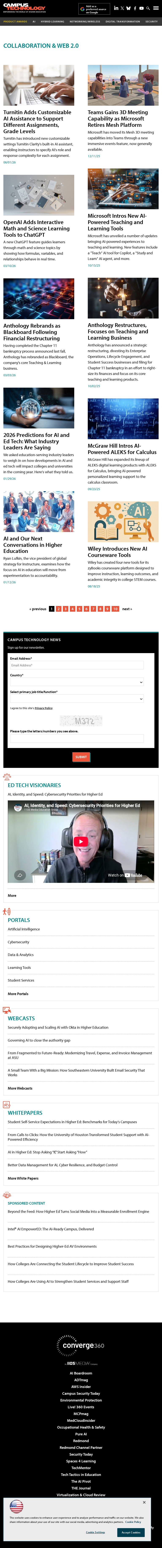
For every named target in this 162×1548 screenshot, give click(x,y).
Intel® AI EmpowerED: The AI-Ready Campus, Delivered (51, 1229)
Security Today (81, 1454)
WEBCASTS (21, 1018)
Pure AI (81, 1434)
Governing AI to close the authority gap (39, 1040)
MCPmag (81, 1413)
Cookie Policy (133, 1521)
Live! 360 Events (81, 1406)
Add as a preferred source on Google (96, 9)
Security (152, 21)
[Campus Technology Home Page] (24, 7)
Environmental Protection (81, 1400)
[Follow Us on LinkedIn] (116, 8)
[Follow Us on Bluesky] (128, 8)
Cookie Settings (95, 1532)
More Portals (18, 993)
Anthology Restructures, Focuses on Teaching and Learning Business (118, 331)
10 (115, 608)
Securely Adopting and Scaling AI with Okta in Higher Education (58, 1027)
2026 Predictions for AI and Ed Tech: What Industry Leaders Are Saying (36, 441)
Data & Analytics (21, 954)
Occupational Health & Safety (81, 1427)
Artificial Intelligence (24, 929)
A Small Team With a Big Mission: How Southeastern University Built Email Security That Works (76, 1072)
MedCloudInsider (81, 1420)
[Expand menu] (156, 9)
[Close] (144, 1502)
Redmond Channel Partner (81, 1447)
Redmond (81, 1440)
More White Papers (23, 1178)
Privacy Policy (44, 708)
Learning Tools (19, 967)
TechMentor (81, 1467)
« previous (38, 608)
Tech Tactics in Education (81, 1474)
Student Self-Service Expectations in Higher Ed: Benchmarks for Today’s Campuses (72, 1121)
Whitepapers (25, 1112)
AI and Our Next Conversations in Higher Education (32, 545)
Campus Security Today (81, 1393)
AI (34, 21)
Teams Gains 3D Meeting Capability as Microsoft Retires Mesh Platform (118, 118)
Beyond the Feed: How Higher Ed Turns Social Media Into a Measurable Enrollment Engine (78, 1211)
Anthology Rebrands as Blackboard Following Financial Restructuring (31, 332)
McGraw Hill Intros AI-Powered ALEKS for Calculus (122, 448)
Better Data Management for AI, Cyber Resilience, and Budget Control (62, 1164)
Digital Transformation (123, 21)
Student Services (21, 980)
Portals (19, 919)
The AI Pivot (81, 1481)
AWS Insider (81, 1386)
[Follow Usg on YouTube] (141, 8)
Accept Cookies (131, 1532)
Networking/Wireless (85, 21)
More (12, 895)
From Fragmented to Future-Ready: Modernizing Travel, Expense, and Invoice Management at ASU (80, 1055)
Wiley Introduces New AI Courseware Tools (117, 551)
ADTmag (81, 1379)
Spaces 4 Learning (81, 1461)
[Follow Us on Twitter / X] (122, 8)
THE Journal (81, 1488)
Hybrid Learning (52, 21)
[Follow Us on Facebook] (135, 8)
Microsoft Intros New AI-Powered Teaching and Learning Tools (117, 222)
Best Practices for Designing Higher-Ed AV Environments (52, 1246)
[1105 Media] (81, 1363)
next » (127, 608)
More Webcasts (20, 1088)
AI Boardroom (81, 1373)
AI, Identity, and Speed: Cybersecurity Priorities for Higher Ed (55, 794)
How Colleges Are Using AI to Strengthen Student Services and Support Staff (68, 1281)
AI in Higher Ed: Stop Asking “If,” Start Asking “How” (47, 1152)
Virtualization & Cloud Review (81, 1494)
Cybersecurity (18, 941)
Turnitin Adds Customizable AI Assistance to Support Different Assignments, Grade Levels (37, 121)
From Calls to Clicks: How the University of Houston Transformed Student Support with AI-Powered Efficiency (78, 1137)
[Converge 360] (81, 1345)
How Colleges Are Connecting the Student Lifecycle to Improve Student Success (71, 1264)
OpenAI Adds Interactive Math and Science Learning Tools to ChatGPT (36, 228)
